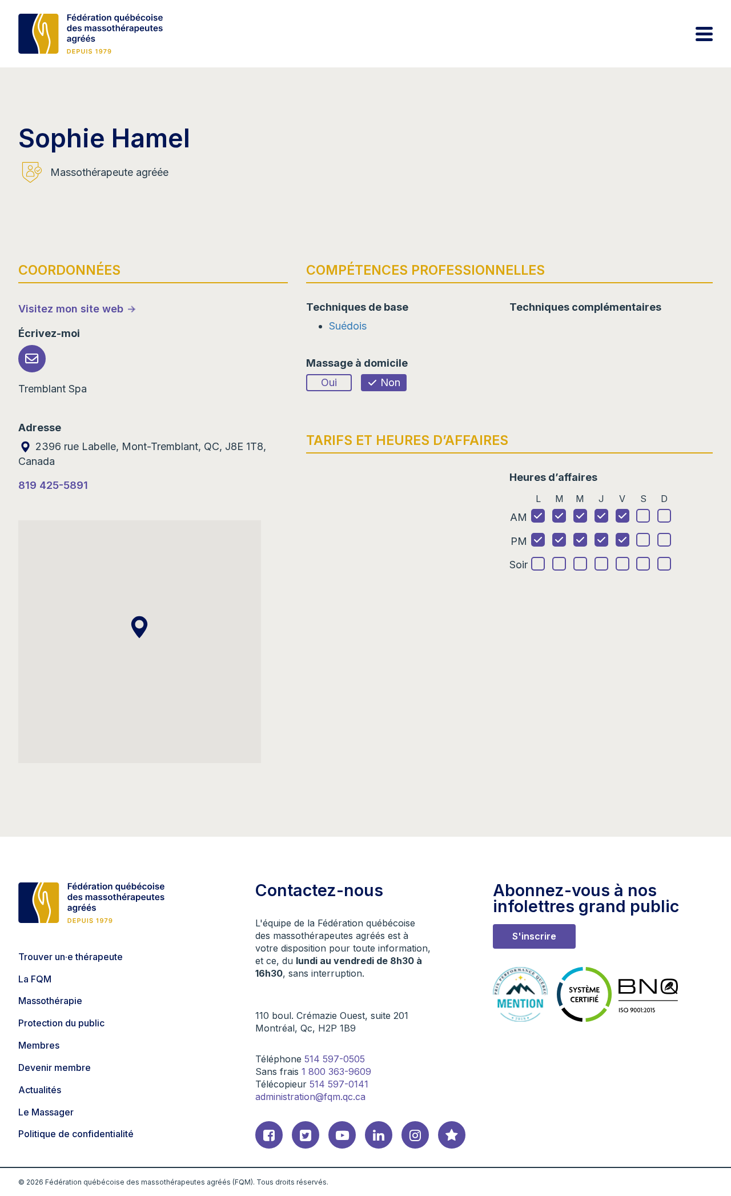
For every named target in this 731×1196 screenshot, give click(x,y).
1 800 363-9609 (336, 1071)
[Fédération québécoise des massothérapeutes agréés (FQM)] (90, 34)
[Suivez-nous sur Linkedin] (378, 1135)
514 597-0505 (334, 1059)
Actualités (39, 1089)
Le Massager (46, 1112)
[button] (139, 627)
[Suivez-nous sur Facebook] (269, 1135)
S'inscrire (534, 936)
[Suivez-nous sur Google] (451, 1135)
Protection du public (61, 1023)
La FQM (34, 979)
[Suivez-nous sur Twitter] (305, 1135)
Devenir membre (54, 1067)
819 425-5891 (53, 485)
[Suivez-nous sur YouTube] (342, 1135)
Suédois (348, 326)
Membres (38, 1045)
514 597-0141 (339, 1084)
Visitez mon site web (70, 309)
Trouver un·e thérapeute (70, 956)
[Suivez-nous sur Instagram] (415, 1135)
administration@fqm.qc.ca (310, 1096)
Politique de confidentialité (76, 1133)
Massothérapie (50, 1000)
